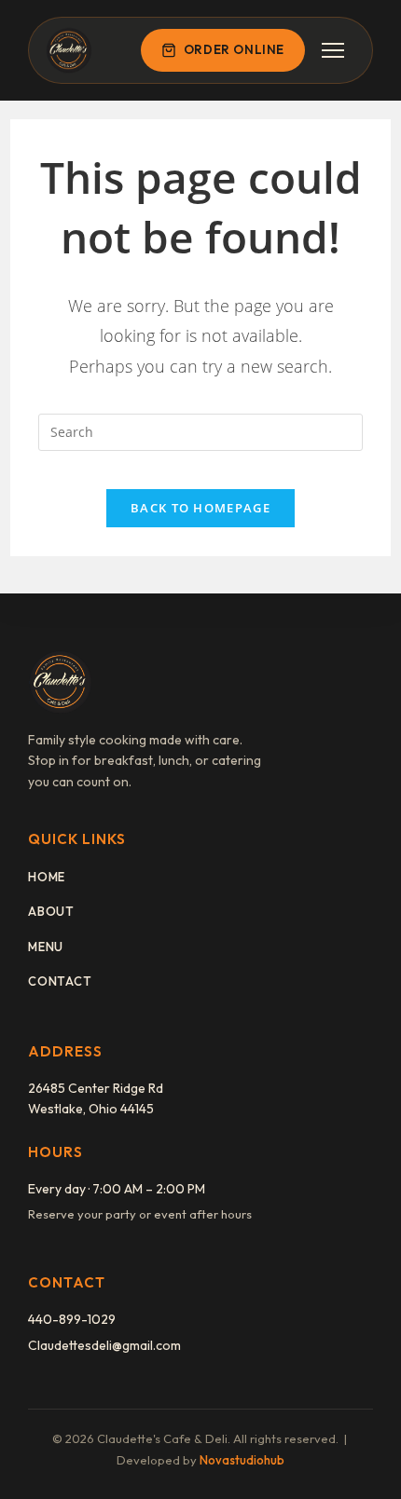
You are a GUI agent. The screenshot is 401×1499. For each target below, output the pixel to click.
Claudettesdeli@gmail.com (104, 1345)
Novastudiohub (242, 1459)
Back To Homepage (200, 507)
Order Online (234, 49)
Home (46, 876)
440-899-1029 (72, 1319)
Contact (60, 981)
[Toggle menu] (333, 50)
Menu (45, 946)
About (51, 911)
